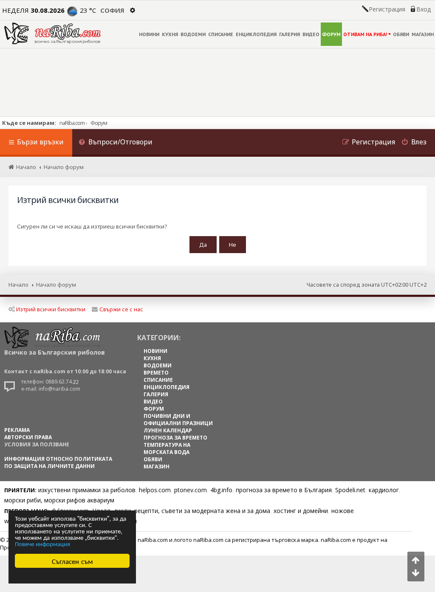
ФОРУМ (331, 34)
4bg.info (221, 490)
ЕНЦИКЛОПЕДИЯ (256, 34)
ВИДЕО (310, 34)
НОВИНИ (149, 34)
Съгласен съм (72, 560)
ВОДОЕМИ (193, 34)
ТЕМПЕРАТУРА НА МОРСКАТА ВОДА (167, 448)
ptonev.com (190, 490)
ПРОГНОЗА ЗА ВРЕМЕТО (175, 437)
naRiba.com (72, 123)
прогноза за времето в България (284, 490)
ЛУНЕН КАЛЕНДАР (168, 430)
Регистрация (387, 9)
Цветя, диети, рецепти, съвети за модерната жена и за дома (181, 511)
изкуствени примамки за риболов (87, 490)
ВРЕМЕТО (156, 372)
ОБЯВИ (401, 34)
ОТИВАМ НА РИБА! (365, 34)
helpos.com (155, 490)
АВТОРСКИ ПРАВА (28, 437)
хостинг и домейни (301, 511)
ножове (342, 511)
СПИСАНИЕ (220, 34)
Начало (18, 284)
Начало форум (56, 284)
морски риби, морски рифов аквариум (59, 500)
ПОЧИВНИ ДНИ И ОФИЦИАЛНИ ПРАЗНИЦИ (178, 419)
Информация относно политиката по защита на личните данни (58, 462)
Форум (98, 123)
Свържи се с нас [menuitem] (121, 309)
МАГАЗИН (423, 34)
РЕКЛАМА (17, 430)
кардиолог (384, 490)
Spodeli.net (350, 490)
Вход (423, 9)
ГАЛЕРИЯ (289, 34)
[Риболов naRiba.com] (52, 33)
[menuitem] (115, 143)
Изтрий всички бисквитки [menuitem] (50, 309)
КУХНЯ (170, 34)
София (112, 10)
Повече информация (42, 543)
